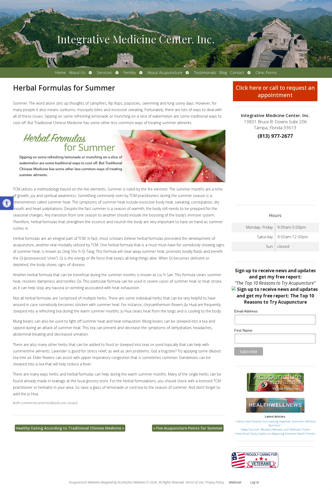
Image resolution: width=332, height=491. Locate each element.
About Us (77, 72)
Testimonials (205, 72)
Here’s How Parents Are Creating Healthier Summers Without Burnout (276, 423)
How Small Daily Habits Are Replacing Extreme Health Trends (275, 433)
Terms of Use (194, 482)
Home (60, 72)
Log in (254, 482)
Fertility (129, 72)
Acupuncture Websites (84, 482)
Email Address (246, 311)
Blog (223, 72)
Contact (237, 72)
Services (104, 72)
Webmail (235, 482)
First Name (243, 330)
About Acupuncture (164, 72)
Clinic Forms (266, 72)
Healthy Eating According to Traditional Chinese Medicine (70, 428)
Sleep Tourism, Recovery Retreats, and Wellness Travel (275, 429)
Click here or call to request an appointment (275, 91)
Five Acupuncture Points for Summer (188, 428)
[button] (6, 203)
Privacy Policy (214, 482)
